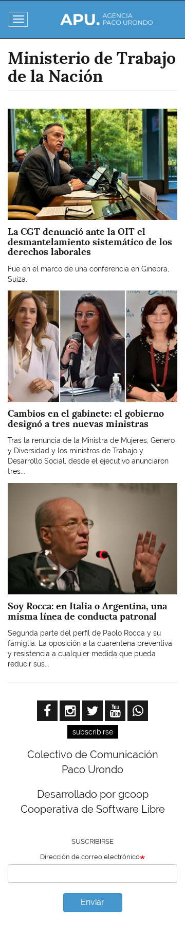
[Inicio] (106, 19)
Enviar (92, 902)
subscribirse (92, 732)
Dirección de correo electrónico (90, 857)
